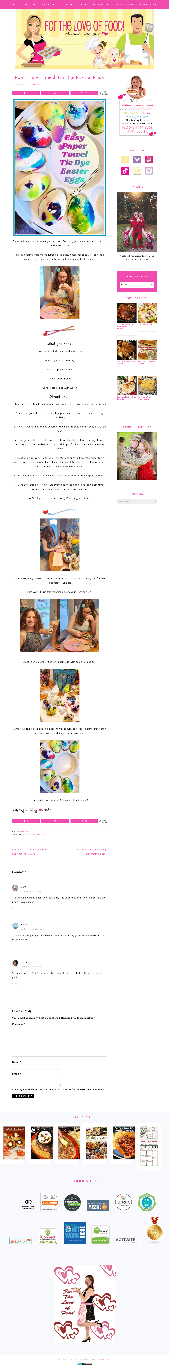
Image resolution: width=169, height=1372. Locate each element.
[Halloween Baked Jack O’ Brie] (41, 1161)
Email (16, 1073)
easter (29, 834)
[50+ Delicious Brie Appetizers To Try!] (96, 1161)
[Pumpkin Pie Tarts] (14, 1161)
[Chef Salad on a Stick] (147, 322)
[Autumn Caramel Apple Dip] (69, 1161)
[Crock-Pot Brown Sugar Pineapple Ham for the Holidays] (127, 322)
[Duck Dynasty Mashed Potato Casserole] (147, 394)
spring (43, 834)
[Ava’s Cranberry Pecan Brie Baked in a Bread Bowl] (124, 1161)
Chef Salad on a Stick (145, 325)
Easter (29, 831)
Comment (18, 1024)
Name (16, 1062)
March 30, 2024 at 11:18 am (31, 929)
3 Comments (34, 84)
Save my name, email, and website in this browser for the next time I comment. (58, 1089)
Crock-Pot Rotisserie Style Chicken (126, 363)
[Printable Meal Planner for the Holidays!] (149, 1168)
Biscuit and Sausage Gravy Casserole (146, 363)
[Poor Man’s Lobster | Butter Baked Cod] (127, 394)
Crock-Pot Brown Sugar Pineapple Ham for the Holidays (125, 327)
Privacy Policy (103, 1359)
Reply (15, 908)
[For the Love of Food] (84, 70)
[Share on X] (55, 93)
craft (24, 834)
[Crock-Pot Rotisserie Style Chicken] (127, 359)
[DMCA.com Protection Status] (85, 1367)
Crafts (23, 831)
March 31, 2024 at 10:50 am (31, 967)
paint (38, 834)
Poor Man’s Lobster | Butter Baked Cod (126, 398)
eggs (33, 834)
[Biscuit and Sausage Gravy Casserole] (147, 359)
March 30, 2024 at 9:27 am (31, 891)
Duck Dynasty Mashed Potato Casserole (145, 398)
